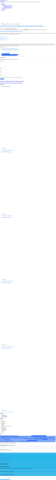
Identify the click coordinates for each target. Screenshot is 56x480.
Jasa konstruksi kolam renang (13, 436)
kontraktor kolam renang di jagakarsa (4, 441)
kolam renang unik (15, 440)
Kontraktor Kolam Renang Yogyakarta (8, 346)
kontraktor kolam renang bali (40, 440)
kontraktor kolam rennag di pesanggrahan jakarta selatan (9, 55)
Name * (1, 68)
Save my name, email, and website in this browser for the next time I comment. (11, 77)
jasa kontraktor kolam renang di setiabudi (28, 438)
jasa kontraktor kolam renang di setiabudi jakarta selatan (39, 438)
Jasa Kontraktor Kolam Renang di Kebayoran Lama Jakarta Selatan (11, 49)
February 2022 (3, 415)
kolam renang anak (50, 439)
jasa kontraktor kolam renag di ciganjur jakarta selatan (25, 436)
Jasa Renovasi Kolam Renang (7, 459)
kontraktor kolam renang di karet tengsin (23, 441)
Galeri (2, 9)
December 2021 (4, 416)
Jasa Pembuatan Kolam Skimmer (7, 7)
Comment (1, 60)
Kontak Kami (3, 10)
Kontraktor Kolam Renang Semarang (8, 150)
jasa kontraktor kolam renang (6, 53)
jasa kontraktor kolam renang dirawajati (8, 438)
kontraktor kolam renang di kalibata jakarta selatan (14, 441)
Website (1, 74)
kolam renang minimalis (9, 440)
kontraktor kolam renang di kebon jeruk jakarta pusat (33, 441)
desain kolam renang (4, 436)
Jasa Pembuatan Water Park (7, 6)
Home (2, 23)
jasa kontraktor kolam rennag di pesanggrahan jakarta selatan (10, 54)
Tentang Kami (3, 4)
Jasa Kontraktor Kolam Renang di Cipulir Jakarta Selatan (9, 48)
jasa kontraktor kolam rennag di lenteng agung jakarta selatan (17, 439)
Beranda (3, 3)
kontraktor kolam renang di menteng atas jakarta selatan (44, 441)
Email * (1, 71)
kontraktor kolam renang (32, 440)
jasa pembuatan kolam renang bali (39, 439)
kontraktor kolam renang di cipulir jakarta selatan (49, 440)
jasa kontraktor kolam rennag (7, 439)
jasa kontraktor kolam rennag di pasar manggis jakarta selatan (29, 439)
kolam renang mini (4, 440)
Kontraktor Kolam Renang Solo (7, 215)
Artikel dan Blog (4, 8)
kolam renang (45, 439)
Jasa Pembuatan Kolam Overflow (7, 5)
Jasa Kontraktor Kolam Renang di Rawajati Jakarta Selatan (17, 438)
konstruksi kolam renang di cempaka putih (22, 440)
